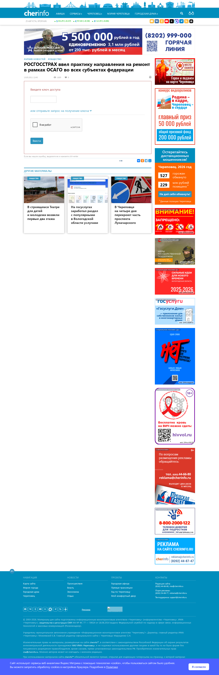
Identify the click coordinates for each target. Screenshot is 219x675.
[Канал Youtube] (167, 21)
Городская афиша (120, 583)
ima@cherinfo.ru (176, 586)
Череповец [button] (93, 13)
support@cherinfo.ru (178, 597)
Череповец (29, 595)
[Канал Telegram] (55, 609)
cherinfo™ (94, 642)
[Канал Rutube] (172, 21)
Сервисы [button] (75, 13)
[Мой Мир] (149, 160)
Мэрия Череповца (118, 13)
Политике (112, 667)
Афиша (60, 13)
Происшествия (74, 583)
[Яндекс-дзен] (65, 609)
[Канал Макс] (177, 22)
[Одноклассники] (142, 160)
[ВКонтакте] (138, 160)
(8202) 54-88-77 (162, 593)
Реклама (86, 609)
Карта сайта (29, 583)
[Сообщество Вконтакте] (30, 609)
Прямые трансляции (122, 587)
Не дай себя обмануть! (175, 194)
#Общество (54, 59)
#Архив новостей (34, 59)
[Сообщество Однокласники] (162, 21)
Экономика (73, 591)
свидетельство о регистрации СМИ (55, 622)
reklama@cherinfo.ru (178, 593)
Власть (70, 587)
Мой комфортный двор (123, 595)
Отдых (70, 595)
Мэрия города (30, 587)
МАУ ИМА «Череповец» (83, 645)
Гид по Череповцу (120, 591)
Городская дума (31, 591)
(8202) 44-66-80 (162, 586)
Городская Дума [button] (145, 13)
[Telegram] (146, 160)
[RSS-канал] (60, 609)
